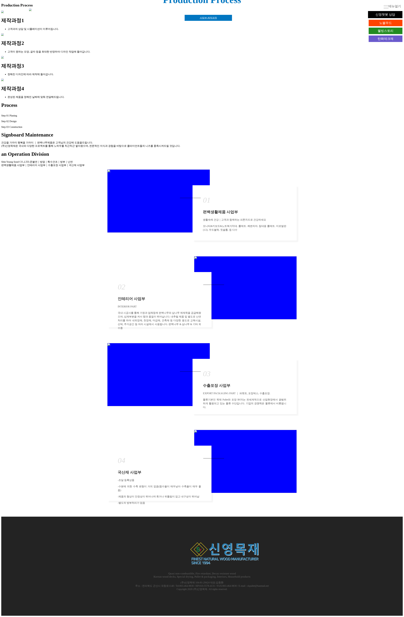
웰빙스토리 (385, 31)
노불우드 (385, 23)
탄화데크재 (385, 38)
